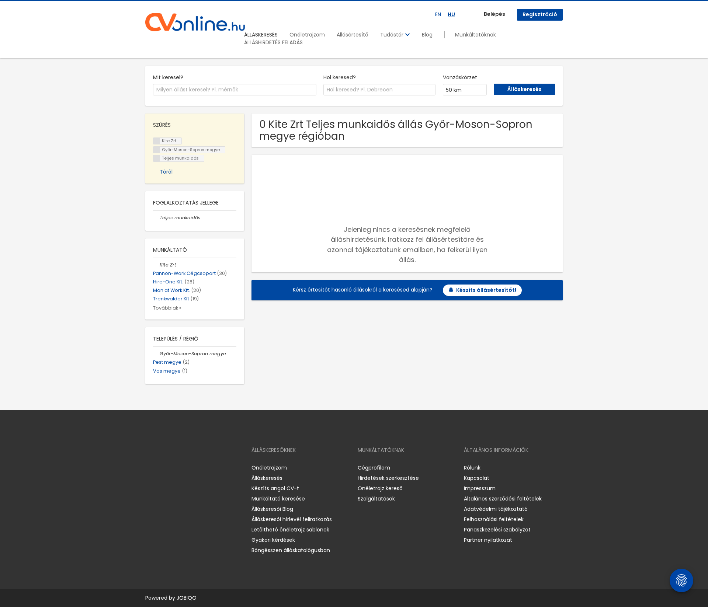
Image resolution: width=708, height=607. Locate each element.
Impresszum (480, 488)
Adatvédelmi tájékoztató (496, 509)
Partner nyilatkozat (488, 540)
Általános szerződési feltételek (503, 498)
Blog (427, 34)
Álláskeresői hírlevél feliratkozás (291, 519)
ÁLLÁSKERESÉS (261, 34)
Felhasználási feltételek (494, 519)
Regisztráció (540, 14)
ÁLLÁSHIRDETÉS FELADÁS (273, 42)
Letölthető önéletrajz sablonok (290, 529)
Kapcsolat (476, 478)
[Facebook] (150, 467)
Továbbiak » (167, 308)
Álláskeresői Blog (272, 509)
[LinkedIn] (175, 467)
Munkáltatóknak (475, 34)
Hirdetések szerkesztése (388, 478)
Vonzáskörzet (460, 77)
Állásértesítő (352, 34)
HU (451, 14)
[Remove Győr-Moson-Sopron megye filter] (156, 353)
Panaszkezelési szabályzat (497, 529)
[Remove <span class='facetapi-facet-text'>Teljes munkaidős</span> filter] (156, 158)
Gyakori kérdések (273, 540)
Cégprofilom (374, 467)
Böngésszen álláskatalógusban (290, 550)
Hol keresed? (339, 77)
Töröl (166, 171)
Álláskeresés (266, 478)
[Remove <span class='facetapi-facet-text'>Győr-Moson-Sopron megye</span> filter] (156, 150)
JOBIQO (187, 597)
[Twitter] (186, 467)
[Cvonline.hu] (195, 22)
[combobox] (234, 90)
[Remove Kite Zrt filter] (156, 265)
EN (438, 14)
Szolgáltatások (376, 498)
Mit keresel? (168, 77)
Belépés (494, 14)
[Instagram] (162, 467)
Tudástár (392, 34)
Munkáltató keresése (278, 498)
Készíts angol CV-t (275, 488)
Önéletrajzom (307, 34)
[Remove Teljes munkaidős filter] (156, 217)
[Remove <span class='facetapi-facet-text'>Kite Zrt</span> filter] (156, 141)
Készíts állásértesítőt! (486, 290)
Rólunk (472, 467)
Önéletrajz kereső (380, 488)
